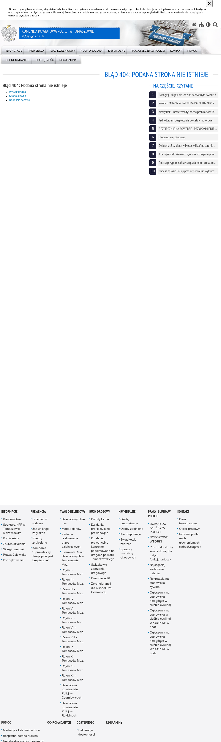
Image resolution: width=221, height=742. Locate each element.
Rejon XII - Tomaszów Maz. (73, 679)
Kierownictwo (12, 520)
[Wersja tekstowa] (208, 24)
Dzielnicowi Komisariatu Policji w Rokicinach (70, 711)
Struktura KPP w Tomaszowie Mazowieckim (14, 530)
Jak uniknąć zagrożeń (40, 532)
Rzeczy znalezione (39, 542)
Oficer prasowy (189, 530)
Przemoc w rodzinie (39, 522)
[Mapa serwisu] (201, 24)
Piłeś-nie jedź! (100, 579)
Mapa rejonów (71, 530)
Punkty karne (100, 520)
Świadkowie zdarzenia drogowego (99, 570)
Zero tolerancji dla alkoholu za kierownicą (101, 589)
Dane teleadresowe (188, 522)
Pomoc (6, 724)
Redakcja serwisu (19, 100)
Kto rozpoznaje (130, 535)
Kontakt (183, 513)
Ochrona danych (59, 724)
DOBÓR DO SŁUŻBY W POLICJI (158, 529)
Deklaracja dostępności (86, 733)
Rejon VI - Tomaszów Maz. (73, 621)
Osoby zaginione (131, 530)
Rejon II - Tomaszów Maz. (73, 583)
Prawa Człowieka (14, 556)
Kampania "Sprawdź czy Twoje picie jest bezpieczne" (42, 555)
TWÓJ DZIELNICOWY (72, 513)
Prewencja (38, 513)
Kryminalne (127, 513)
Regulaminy (114, 724)
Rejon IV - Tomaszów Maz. (73, 602)
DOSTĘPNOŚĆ (85, 724)
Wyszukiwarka (17, 91)
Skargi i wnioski (13, 550)
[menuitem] (14, 49)
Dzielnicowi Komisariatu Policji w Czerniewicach (72, 693)
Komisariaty (11, 539)
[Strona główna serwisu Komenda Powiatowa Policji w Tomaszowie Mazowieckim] (194, 24)
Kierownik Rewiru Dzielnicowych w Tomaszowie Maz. (73, 560)
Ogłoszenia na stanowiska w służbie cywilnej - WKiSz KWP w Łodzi (161, 620)
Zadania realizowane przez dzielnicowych (71, 542)
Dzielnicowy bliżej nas (73, 522)
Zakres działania (14, 545)
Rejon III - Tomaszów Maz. (73, 592)
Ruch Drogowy (99, 513)
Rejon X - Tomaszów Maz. (73, 660)
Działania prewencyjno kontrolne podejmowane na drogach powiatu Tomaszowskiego (103, 550)
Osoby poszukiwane (129, 522)
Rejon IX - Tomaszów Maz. (73, 650)
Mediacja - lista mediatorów (21, 731)
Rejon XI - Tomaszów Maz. (73, 669)
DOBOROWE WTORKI (159, 540)
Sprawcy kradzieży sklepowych (128, 554)
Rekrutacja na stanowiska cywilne (159, 584)
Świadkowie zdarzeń (128, 543)
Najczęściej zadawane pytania (157, 570)
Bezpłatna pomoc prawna (20, 737)
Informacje (9, 513)
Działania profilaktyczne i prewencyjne (101, 530)
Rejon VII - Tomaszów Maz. (73, 631)
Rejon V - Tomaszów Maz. (73, 612)
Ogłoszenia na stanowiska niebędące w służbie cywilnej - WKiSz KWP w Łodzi (161, 644)
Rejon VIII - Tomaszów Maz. (73, 640)
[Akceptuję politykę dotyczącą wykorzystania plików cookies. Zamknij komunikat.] (209, 3)
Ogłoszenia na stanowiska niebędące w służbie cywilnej (160, 600)
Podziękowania (13, 561)
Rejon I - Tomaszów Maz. (73, 573)
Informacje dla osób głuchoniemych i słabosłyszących (190, 542)
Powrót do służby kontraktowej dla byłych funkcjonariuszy (161, 555)
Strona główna (17, 95)
